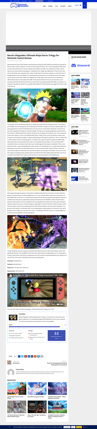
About (11, 1)
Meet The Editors (17, 1)
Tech (56, 6)
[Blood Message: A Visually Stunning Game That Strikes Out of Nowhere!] (74, 142)
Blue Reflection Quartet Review (36, 397)
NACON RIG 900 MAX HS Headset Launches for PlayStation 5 (84, 170)
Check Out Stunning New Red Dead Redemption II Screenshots (57, 364)
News (44, 6)
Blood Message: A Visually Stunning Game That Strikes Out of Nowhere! (84, 142)
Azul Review (16, 363)
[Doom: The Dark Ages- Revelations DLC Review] (75, 111)
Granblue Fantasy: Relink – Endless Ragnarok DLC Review (57, 397)
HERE (52, 309)
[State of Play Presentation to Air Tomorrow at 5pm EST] (74, 178)
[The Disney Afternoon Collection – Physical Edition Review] (85, 95)
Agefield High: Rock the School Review (15, 397)
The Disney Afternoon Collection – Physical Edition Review (16, 416)
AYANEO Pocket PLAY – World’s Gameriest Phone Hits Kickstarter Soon (84, 132)
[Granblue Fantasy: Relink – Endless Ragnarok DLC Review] (75, 95)
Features (62, 6)
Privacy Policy (24, 1)
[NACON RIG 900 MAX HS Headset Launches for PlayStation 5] (74, 170)
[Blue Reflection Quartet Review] (85, 82)
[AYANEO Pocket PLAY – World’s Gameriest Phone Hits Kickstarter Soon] (74, 132)
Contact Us (30, 1)
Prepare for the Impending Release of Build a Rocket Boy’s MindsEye (84, 152)
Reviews (50, 6)
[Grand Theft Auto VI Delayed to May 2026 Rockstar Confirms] (74, 161)
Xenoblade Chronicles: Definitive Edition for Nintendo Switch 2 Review (56, 416)
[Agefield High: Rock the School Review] (75, 82)
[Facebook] (75, 5)
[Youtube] (81, 5)
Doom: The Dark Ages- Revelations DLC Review (37, 416)
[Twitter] (77, 5)
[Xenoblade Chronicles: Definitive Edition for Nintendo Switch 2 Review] (85, 111)
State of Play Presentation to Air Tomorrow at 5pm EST (84, 178)
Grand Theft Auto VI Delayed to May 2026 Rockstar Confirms (83, 161)
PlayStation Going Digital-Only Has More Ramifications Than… (60, 1)
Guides (70, 6)
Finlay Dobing (12, 60)
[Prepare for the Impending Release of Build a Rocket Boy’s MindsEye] (74, 152)
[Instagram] (79, 5)
